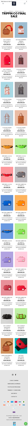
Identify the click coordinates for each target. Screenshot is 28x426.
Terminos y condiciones (14, 390)
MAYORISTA (14, 393)
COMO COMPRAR (14, 380)
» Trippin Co (10, 11)
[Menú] (3, 3)
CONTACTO (14, 396)
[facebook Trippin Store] (15, 375)
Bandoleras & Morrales (14, 383)
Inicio (5, 11)
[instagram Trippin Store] (12, 375)
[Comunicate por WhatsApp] (25, 423)
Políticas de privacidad (14, 387)
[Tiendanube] (14, 418)
